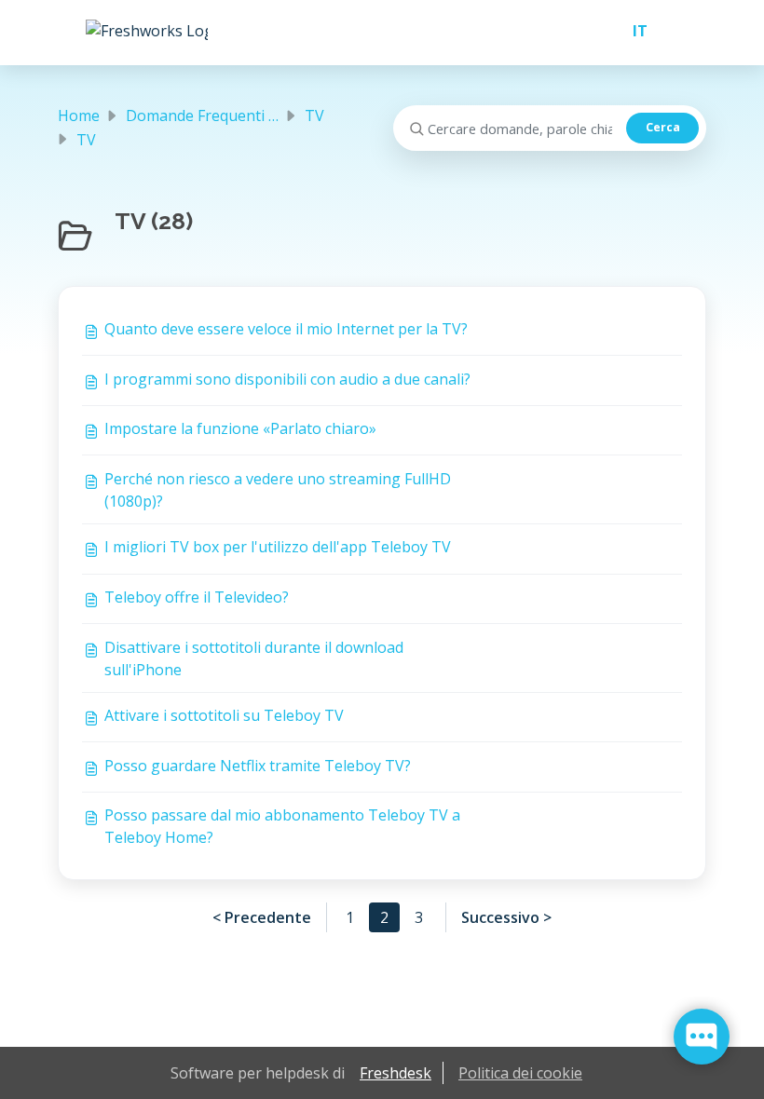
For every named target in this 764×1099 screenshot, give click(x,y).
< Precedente (261, 917)
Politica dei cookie (520, 1073)
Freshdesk (395, 1073)
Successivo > (506, 917)
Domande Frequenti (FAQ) (216, 115)
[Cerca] (662, 128)
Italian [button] (633, 30)
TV (314, 115)
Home (79, 115)
